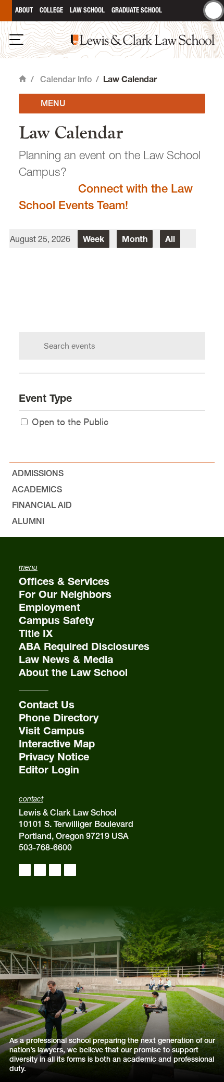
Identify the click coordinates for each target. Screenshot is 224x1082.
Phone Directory (58, 717)
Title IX (36, 633)
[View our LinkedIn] (55, 870)
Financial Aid (42, 505)
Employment (49, 607)
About (24, 10)
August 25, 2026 (40, 239)
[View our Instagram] (40, 870)
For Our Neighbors (65, 594)
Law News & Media (66, 659)
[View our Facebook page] (25, 870)
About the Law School (73, 672)
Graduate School (136, 10)
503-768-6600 (45, 847)
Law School (87, 10)
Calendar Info (66, 79)
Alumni (28, 521)
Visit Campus (51, 730)
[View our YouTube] (70, 870)
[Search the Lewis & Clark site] (213, 10)
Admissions (38, 473)
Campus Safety (56, 620)
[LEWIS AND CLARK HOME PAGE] (6, 10)
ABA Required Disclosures (84, 646)
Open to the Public (70, 421)
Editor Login (49, 769)
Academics (37, 489)
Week (93, 239)
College (51, 10)
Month (134, 239)
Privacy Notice (54, 756)
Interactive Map (57, 743)
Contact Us (46, 704)
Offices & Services (64, 581)
